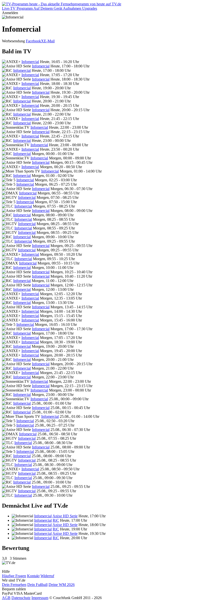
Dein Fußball (37, 585)
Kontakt (33, 576)
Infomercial (30, 62)
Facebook (33, 41)
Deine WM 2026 (62, 585)
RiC (56, 520)
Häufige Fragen (14, 576)
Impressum (39, 598)
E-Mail (49, 41)
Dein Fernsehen (14, 585)
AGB (6, 598)
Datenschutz (20, 598)
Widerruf (47, 576)
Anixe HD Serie (65, 516)
